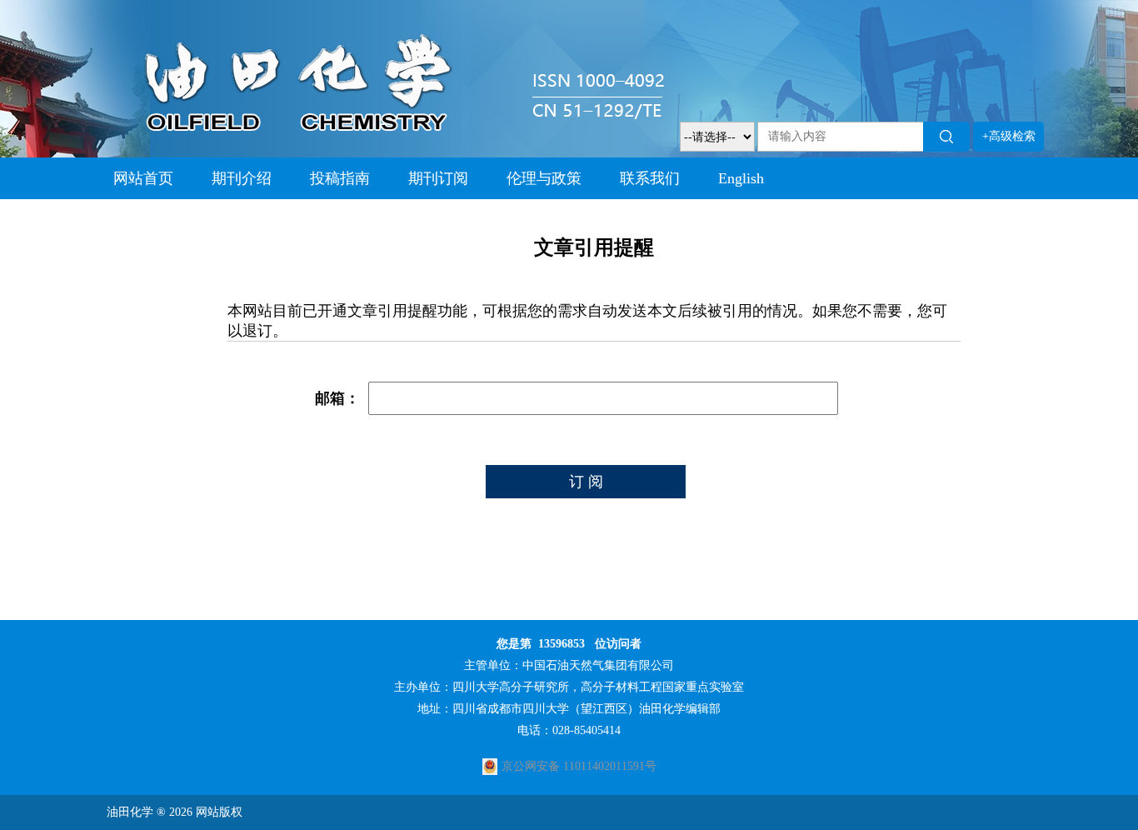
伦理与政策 (544, 178)
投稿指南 (340, 178)
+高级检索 (1009, 136)
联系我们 (650, 178)
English (741, 178)
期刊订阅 (438, 178)
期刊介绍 (242, 178)
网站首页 (143, 178)
